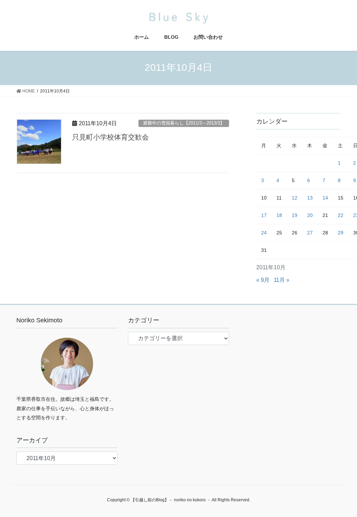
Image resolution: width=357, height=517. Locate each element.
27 (310, 232)
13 (310, 198)
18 (279, 215)
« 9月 (262, 280)
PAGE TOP (342, 495)
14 (325, 198)
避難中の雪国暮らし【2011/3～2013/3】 (184, 123)
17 (264, 215)
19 (294, 215)
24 (264, 232)
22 (340, 215)
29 (340, 232)
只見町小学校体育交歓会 (110, 137)
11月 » (281, 280)
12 (294, 198)
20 (310, 215)
